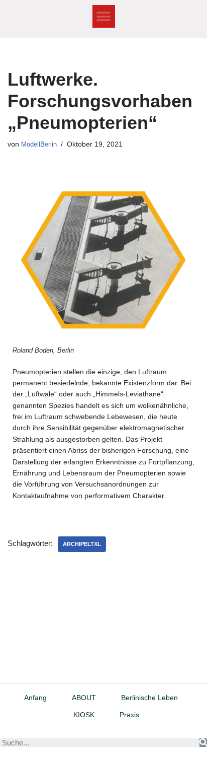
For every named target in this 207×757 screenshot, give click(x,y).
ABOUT (84, 698)
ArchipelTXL (82, 544)
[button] (103, 16)
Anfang (35, 698)
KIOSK (83, 715)
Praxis (129, 715)
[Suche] (203, 742)
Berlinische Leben (149, 698)
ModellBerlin (39, 144)
